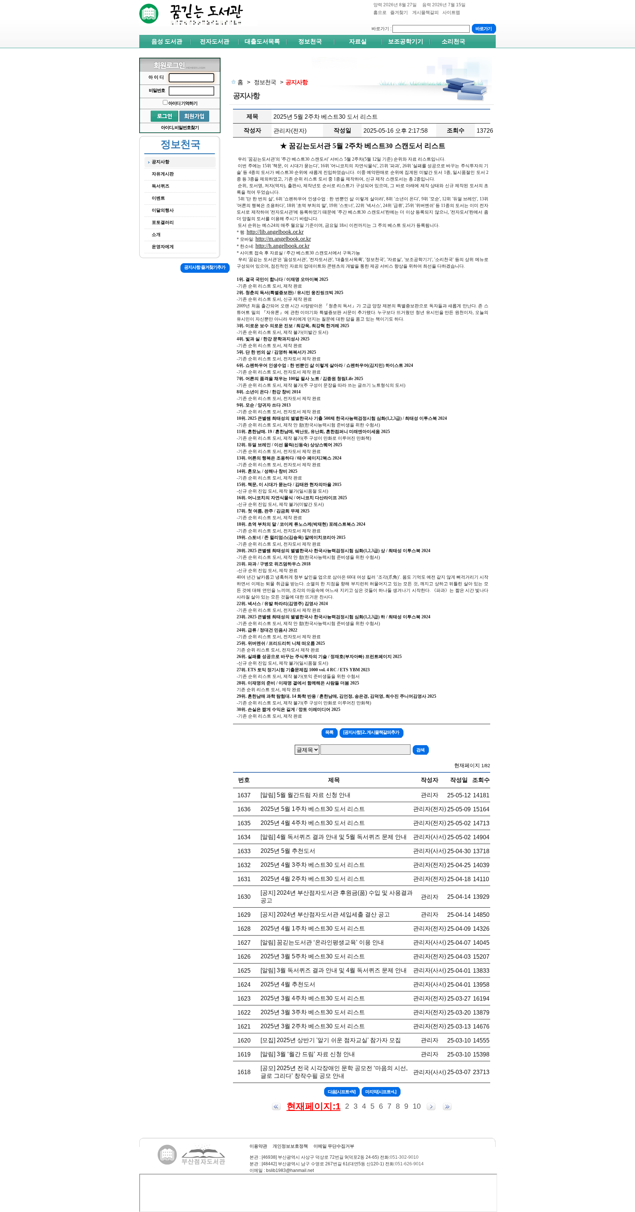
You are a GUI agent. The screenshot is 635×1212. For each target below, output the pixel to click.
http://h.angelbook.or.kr (282, 246)
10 (417, 1106)
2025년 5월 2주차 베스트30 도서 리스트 (325, 117)
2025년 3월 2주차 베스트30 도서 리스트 (313, 1026)
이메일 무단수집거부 (333, 1146)
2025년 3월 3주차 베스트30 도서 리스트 (313, 1012)
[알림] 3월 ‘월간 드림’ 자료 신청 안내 (308, 1054)
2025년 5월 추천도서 (288, 851)
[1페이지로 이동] (276, 1106)
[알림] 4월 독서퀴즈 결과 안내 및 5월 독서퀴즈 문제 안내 (334, 837)
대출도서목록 (262, 41)
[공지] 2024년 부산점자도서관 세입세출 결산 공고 (325, 914)
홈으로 (380, 12)
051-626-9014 (409, 1163)
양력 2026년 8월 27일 (395, 4)
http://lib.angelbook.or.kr (275, 232)
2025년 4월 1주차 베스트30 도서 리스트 (313, 928)
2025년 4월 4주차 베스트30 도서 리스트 (313, 823)
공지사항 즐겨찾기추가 (204, 267)
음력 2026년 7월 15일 (444, 4)
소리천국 (453, 41)
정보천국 (310, 41)
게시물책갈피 (425, 15)
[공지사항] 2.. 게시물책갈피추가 (371, 732)
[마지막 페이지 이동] (447, 1106)
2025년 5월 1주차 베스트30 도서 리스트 (313, 809)
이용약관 (258, 1146)
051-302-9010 (404, 1157)
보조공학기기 (405, 41)
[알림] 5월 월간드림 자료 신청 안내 (306, 795)
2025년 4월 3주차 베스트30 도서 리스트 (313, 865)
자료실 (358, 41)
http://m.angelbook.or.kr (283, 239)
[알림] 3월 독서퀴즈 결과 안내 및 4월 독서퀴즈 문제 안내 (334, 970)
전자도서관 (214, 41)
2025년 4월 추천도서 (288, 984)
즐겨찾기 (399, 15)
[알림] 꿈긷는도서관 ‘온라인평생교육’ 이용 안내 (322, 942)
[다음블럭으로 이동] (431, 1106)
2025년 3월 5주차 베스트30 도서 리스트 (313, 956)
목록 (329, 732)
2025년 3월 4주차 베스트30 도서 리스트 (313, 998)
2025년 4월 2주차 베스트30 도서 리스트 (313, 879)
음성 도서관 (166, 41)
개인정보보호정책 (290, 1146)
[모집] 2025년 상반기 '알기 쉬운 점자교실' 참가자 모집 (331, 1040)
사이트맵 (451, 12)
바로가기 (380, 28)
